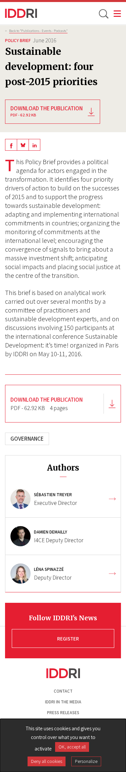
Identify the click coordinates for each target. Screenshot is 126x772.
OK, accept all (72, 747)
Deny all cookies (46, 761)
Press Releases (63, 712)
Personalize (86, 761)
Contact (63, 691)
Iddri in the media (63, 702)
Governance (27, 438)
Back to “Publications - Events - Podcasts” (38, 30)
